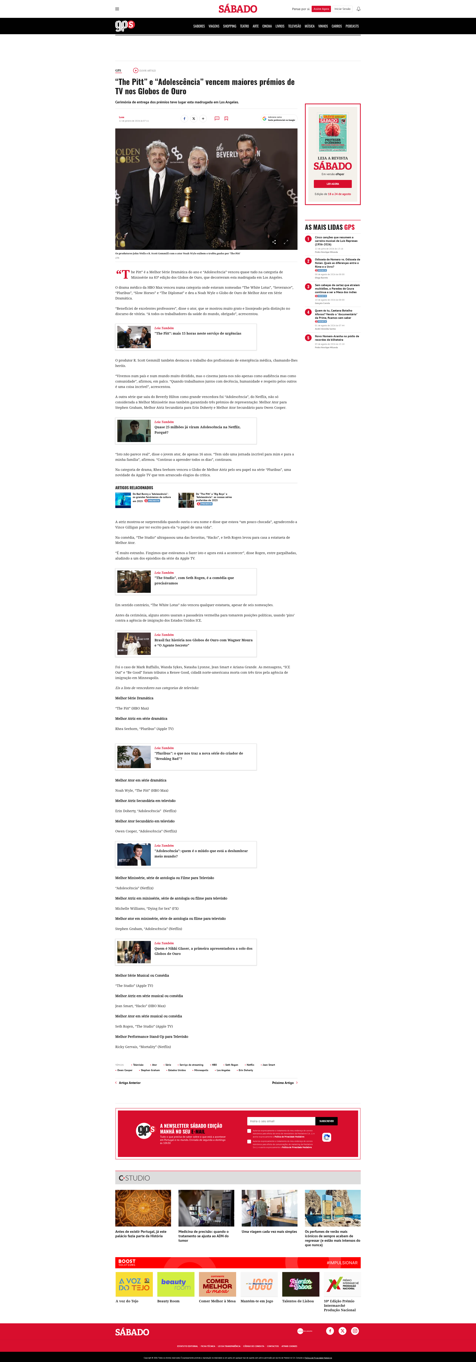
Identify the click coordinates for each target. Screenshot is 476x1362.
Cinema (267, 26)
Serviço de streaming (191, 1064)
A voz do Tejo (127, 1301)
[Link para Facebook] (330, 1331)
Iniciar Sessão (342, 9)
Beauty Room (168, 1301)
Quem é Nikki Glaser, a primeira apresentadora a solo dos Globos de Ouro (204, 951)
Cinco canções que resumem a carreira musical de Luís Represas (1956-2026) (336, 240)
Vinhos (323, 26)
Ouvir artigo (147, 70)
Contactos (273, 1346)
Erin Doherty (246, 1070)
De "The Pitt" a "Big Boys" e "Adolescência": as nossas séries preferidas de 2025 (214, 497)
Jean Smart (269, 1064)
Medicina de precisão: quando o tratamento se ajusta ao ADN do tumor (203, 1236)
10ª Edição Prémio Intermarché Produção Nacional (340, 1305)
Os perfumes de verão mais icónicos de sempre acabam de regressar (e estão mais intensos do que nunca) (332, 1238)
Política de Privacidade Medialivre (289, 1136)
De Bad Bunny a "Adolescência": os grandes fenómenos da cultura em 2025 (152, 497)
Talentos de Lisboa (298, 1301)
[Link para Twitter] (342, 1331)
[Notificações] (358, 9)
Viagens (214, 26)
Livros (280, 26)
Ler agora (333, 184)
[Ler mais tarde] (226, 118)
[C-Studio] (238, 1178)
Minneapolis (201, 1070)
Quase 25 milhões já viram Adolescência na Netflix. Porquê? (198, 430)
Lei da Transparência (229, 1346)
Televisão (294, 26)
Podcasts (352, 26)
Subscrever (326, 1121)
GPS (118, 70)
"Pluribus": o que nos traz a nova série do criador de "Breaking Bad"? (199, 756)
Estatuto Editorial (187, 1346)
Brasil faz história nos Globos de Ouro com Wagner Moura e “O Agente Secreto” (204, 643)
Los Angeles (223, 1070)
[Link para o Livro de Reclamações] (304, 1331)
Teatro (244, 26)
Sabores (199, 26)
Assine (321, 9)
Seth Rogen (231, 1064)
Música (310, 26)
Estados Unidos (177, 1070)
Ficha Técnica (208, 1346)
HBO (214, 1064)
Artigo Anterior (130, 1083)
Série (168, 1064)
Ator (154, 1064)
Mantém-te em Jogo (257, 1301)
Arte (256, 26)
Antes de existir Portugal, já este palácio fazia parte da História (140, 1233)
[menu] (117, 8)
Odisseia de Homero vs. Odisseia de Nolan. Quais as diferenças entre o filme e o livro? (337, 262)
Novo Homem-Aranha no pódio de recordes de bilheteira (337, 337)
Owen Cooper (124, 1070)
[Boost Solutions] (127, 1262)
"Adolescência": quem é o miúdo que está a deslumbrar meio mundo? (201, 853)
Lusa (121, 117)
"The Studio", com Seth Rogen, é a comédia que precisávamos (194, 580)
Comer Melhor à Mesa (217, 1301)
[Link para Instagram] (355, 1331)
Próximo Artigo (283, 1083)
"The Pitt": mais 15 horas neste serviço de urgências (198, 333)
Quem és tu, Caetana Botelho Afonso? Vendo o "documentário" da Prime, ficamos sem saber (336, 314)
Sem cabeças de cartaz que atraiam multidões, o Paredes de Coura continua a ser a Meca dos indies (337, 288)
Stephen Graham (150, 1070)
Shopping (229, 26)
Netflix (250, 1064)
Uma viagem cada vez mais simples (269, 1231)
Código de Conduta (253, 1346)
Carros (337, 26)
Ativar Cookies (289, 1346)
